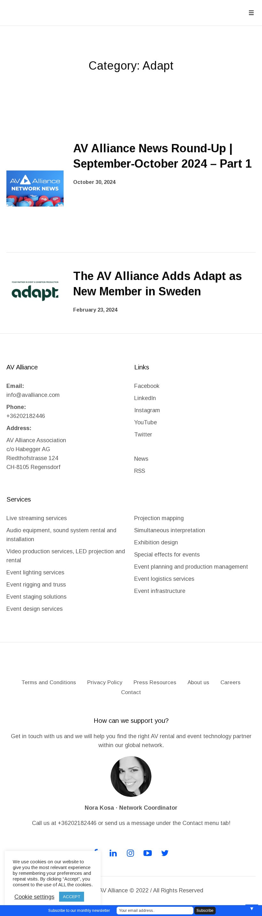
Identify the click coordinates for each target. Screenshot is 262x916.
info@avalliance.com (33, 395)
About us (198, 682)
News (141, 459)
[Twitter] (165, 853)
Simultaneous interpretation (169, 530)
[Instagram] (130, 853)
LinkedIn (145, 398)
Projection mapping (159, 518)
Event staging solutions (36, 597)
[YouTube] (148, 853)
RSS (139, 471)
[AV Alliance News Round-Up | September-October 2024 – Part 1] (35, 188)
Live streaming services (36, 518)
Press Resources (155, 682)
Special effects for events (167, 554)
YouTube (145, 422)
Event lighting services (35, 572)
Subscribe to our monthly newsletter (79, 910)
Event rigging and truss (36, 584)
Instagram (147, 410)
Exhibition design (157, 542)
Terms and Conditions (48, 682)
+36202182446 (25, 416)
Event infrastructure (159, 591)
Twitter (143, 434)
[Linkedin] (113, 853)
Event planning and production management (191, 567)
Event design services (34, 609)
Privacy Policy (104, 682)
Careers (230, 682)
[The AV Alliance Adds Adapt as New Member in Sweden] (35, 291)
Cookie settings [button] (34, 897)
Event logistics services (164, 579)
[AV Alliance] (131, 664)
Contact (131, 692)
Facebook (146, 386)
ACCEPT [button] (71, 896)
